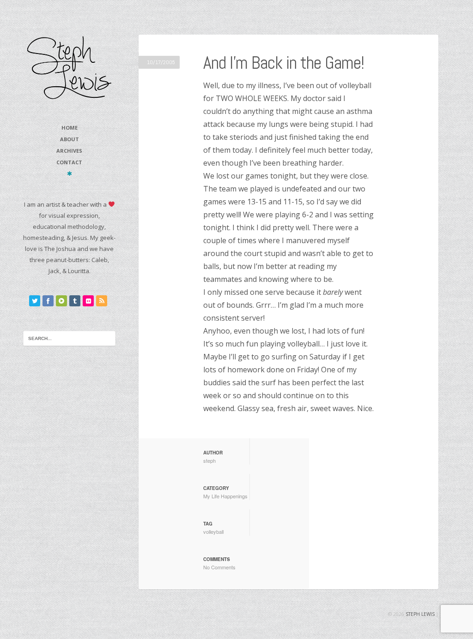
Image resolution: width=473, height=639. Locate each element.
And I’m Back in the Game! (283, 63)
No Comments (219, 567)
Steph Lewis (420, 614)
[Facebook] (48, 300)
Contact (69, 162)
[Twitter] (34, 300)
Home (69, 127)
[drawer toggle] (69, 173)
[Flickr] (88, 300)
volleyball (213, 531)
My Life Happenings (225, 496)
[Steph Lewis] (69, 67)
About (69, 139)
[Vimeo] (61, 300)
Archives (69, 150)
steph (209, 460)
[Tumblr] (74, 300)
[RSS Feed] (101, 300)
